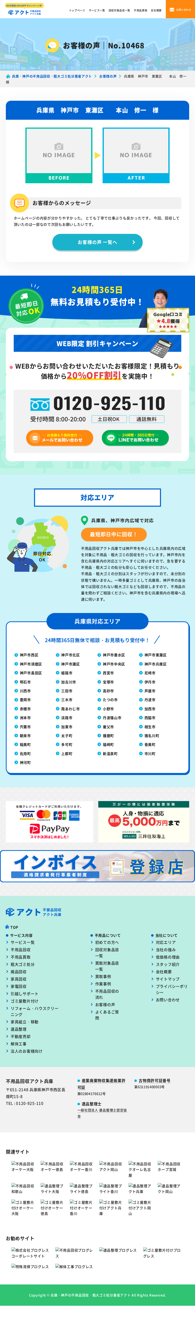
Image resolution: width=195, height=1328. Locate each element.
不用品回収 (21, 949)
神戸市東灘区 (155, 654)
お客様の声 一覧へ (97, 242)
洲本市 (25, 717)
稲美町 (25, 744)
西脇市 (150, 717)
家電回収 (19, 986)
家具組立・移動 (25, 1021)
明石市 (25, 681)
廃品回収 (19, 971)
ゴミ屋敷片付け (25, 1001)
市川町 (150, 753)
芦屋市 (150, 690)
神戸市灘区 (70, 663)
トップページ (77, 10)
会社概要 (156, 10)
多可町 (66, 744)
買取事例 (103, 976)
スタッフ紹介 (168, 964)
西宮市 (108, 672)
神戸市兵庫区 (155, 663)
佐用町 (25, 753)
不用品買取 (141, 10)
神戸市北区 (70, 654)
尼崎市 (150, 672)
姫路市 (66, 672)
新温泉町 (110, 753)
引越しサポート (25, 993)
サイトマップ (168, 979)
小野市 (108, 708)
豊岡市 (25, 699)
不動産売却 (21, 1036)
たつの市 (110, 699)
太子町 (66, 735)
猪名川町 (151, 735)
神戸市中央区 (114, 663)
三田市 (66, 690)
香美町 (150, 744)
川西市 (25, 690)
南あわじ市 (70, 708)
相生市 (150, 726)
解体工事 (19, 1043)
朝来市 (25, 735)
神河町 (25, 762)
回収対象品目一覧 (120, 10)
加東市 (66, 726)
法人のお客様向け (27, 1051)
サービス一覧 (97, 10)
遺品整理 (19, 1029)
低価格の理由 (168, 956)
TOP (14, 927)
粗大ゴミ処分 (23, 964)
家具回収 (19, 979)
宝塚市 (108, 681)
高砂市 (108, 690)
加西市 (150, 708)
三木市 (66, 699)
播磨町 (108, 735)
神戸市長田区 (31, 672)
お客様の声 (105, 1004)
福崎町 (108, 744)
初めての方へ (107, 942)
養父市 (108, 726)
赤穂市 (25, 708)
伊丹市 (150, 681)
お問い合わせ (168, 999)
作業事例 (103, 983)
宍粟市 (25, 726)
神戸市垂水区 (114, 654)
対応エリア (166, 942)
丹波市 (150, 699)
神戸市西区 (29, 654)
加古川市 (68, 681)
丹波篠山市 (112, 717)
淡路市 (66, 717)
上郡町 (66, 753)
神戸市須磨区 (31, 663)
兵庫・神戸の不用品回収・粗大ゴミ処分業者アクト (91, 1295)
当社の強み (166, 949)
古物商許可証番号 (155, 1080)
